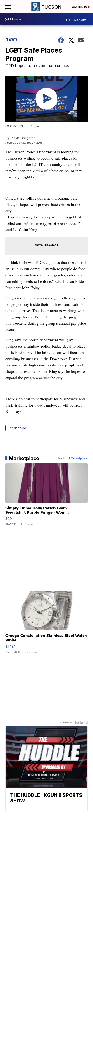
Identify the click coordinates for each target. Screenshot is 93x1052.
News (11, 39)
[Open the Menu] (7, 6)
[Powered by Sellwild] (81, 722)
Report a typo (17, 428)
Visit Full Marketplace (73, 458)
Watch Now (80, 7)
